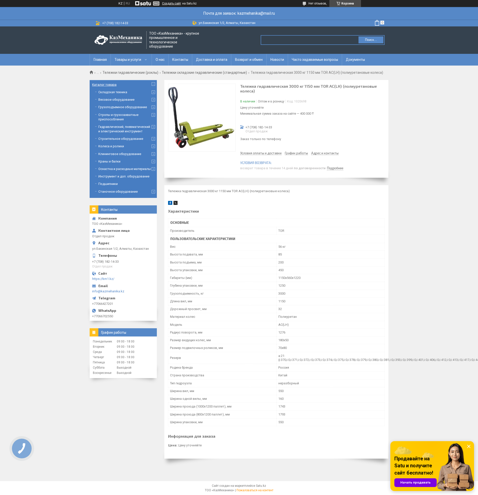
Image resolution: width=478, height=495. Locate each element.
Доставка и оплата (211, 60)
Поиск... (371, 40)
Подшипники (108, 184)
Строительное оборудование (120, 139)
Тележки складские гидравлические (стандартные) (204, 73)
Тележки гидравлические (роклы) (130, 73)
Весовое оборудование (116, 99)
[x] (176, 204)
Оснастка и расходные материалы (124, 169)
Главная (100, 60)
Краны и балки (109, 161)
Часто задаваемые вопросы (315, 60)
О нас (160, 60)
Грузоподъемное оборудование (122, 107)
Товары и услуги (128, 60)
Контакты (180, 60)
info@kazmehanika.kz (108, 291)
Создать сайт (171, 3)
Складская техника (112, 92)
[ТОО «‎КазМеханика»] (118, 40)
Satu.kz (261, 486)
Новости (277, 60)
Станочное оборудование (118, 191)
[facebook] (170, 204)
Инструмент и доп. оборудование (123, 176)
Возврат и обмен (249, 60)
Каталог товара (104, 84)
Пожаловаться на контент (255, 490)
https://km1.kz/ (103, 279)
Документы (355, 60)
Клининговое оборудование (119, 154)
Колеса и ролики (111, 146)
